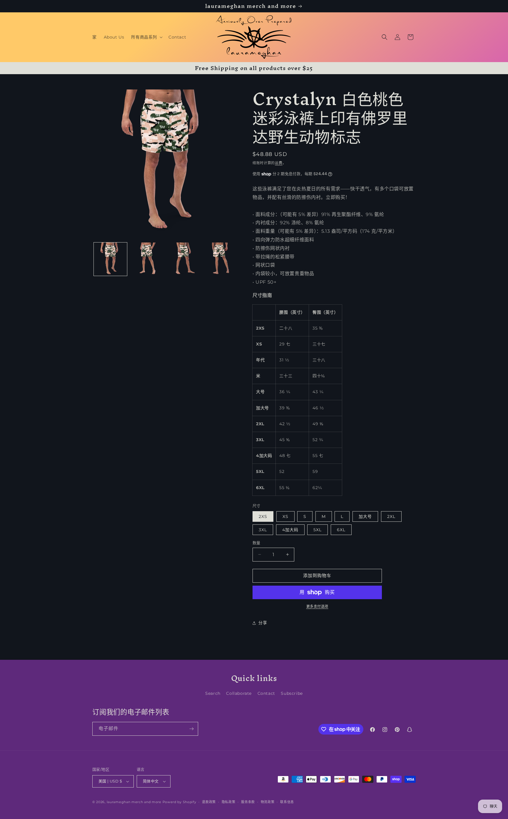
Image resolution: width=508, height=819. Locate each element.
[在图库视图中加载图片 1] (110, 259)
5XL (317, 529)
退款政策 (209, 802)
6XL (341, 529)
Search (212, 693)
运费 (278, 163)
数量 (256, 542)
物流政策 (268, 802)
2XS (263, 516)
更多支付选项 (317, 606)
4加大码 (290, 529)
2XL (391, 516)
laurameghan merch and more (134, 802)
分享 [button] (262, 622)
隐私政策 (228, 802)
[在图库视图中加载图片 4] (219, 259)
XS (285, 516)
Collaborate (239, 693)
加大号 (365, 516)
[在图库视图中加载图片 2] (146, 259)
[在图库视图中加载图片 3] (183, 259)
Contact (266, 693)
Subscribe (292, 693)
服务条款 (248, 802)
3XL (263, 529)
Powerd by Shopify (179, 802)
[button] (146, 37)
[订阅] (191, 729)
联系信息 (287, 802)
